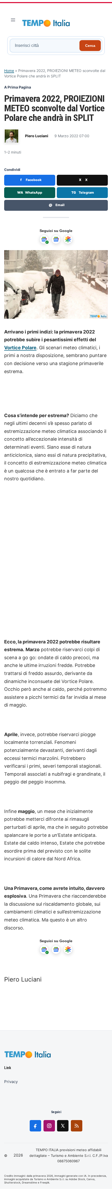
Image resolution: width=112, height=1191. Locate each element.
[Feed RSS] (76, 1125)
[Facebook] (35, 1125)
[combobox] (45, 45)
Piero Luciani (36, 136)
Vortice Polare (20, 347)
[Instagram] (49, 1125)
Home (9, 70)
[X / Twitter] (63, 1125)
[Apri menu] (13, 20)
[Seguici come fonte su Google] (44, 239)
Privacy (11, 1081)
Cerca (90, 45)
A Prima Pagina (17, 87)
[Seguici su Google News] (56, 239)
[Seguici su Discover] (68, 239)
